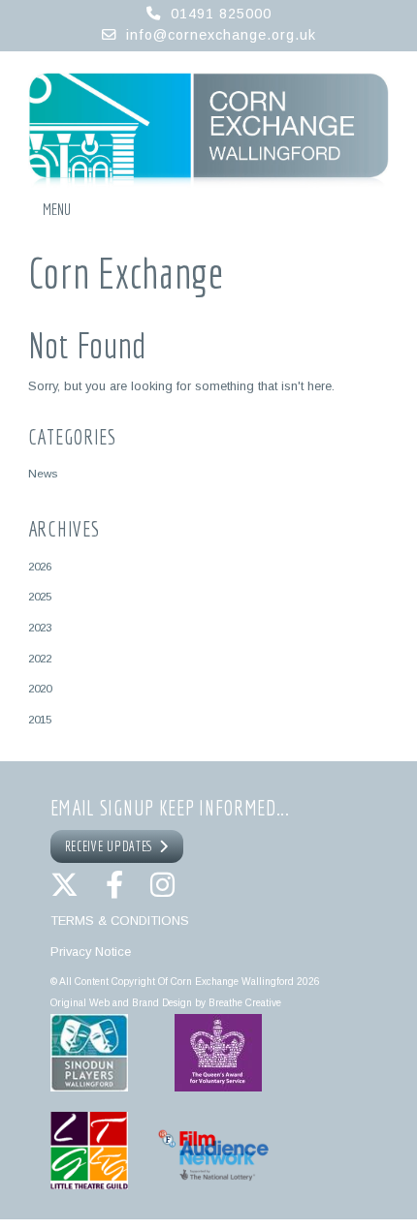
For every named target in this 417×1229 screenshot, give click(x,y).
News (42, 473)
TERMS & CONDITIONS (119, 920)
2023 (39, 627)
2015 (39, 719)
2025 (39, 596)
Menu (57, 209)
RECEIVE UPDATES (112, 846)
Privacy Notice (90, 951)
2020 (39, 688)
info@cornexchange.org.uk (221, 35)
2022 (39, 658)
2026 (39, 566)
